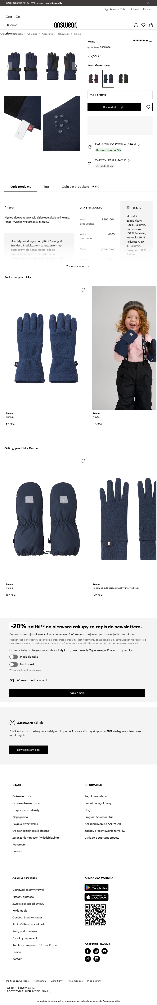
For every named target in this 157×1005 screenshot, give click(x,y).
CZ (15, 991)
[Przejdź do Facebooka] (88, 951)
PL (30, 991)
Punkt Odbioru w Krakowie (28, 924)
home (10, 33)
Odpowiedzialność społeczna (30, 830)
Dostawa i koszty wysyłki (28, 889)
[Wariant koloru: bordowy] (93, 79)
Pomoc (16, 952)
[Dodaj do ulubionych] (148, 107)
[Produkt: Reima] (46, 519)
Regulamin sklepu (96, 796)
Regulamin (40, 981)
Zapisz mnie (77, 693)
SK (38, 991)
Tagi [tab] (46, 186)
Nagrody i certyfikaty (25, 810)
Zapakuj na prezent (24, 938)
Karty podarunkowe (24, 931)
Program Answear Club (99, 817)
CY (12, 991)
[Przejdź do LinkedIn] (96, 958)
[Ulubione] (143, 25)
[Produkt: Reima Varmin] (46, 348)
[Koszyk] (151, 25)
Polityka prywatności (17, 981)
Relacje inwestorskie (25, 824)
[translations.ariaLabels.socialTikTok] (88, 958)
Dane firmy (57, 981)
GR (18, 991)
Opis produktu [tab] (21, 186)
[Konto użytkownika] (136, 25)
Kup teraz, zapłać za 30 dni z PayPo (34, 945)
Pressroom (18, 844)
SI (36, 991)
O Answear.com (22, 796)
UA (41, 991)
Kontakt (17, 959)
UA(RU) (47, 991)
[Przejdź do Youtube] (104, 951)
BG (9, 991)
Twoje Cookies (75, 981)
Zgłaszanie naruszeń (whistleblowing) (35, 837)
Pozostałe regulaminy (98, 803)
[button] (22, 66)
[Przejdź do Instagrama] (96, 951)
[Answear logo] (65, 25)
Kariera (17, 851)
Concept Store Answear (27, 917)
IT (28, 991)
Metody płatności (23, 897)
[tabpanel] (78, 231)
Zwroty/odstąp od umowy (28, 903)
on (18, 16)
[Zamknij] (148, 3)
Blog (87, 810)
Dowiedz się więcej (28, 749)
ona (9, 16)
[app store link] (96, 896)
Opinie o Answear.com (26, 803)
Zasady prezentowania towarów (105, 830)
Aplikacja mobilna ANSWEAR (103, 824)
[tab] (82, 186)
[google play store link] (96, 887)
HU (25, 991)
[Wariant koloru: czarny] (123, 79)
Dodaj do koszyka (114, 107)
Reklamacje (19, 910)
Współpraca (20, 817)
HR (22, 991)
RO (33, 991)
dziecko (11, 25)
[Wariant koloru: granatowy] (108, 79)
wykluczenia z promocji (125, 643)
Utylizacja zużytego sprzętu (102, 837)
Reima (91, 41)
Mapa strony (94, 981)
